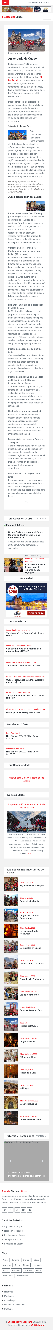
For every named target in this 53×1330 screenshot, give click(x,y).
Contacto (8, 1309)
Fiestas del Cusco (29, 1026)
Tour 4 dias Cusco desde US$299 (23, 665)
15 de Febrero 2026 (27, 945)
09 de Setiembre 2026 (28, 1038)
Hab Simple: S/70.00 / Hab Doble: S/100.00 (22, 753)
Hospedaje (37, 1265)
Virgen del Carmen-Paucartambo (29, 916)
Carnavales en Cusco (30, 948)
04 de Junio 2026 (26, 960)
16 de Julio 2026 (26, 912)
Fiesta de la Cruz (28, 1072)
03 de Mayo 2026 (26, 1070)
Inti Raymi (24, 1088)
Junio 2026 (24, 1023)
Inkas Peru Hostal (13, 733)
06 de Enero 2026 (26, 883)
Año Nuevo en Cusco (30, 1119)
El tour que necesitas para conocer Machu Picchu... (26, 709)
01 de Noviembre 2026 (28, 992)
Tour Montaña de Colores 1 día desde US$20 (25, 634)
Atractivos (28, 1270)
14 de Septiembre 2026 (29, 1101)
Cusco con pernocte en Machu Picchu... (21, 662)
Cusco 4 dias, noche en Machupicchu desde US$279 (25, 681)
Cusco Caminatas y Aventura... (18, 630)
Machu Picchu (23, 1276)
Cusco (6, 1270)
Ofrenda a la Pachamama (32, 979)
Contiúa (30, 854)
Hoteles (36, 1260)
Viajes (5, 1260)
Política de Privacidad (14, 1304)
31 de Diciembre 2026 (28, 1116)
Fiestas (26, 1265)
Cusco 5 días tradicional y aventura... (20, 646)
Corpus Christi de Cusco (32, 963)
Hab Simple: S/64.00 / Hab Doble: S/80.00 (22, 737)
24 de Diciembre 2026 (28, 1054)
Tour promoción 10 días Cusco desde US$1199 (25, 696)
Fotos (38, 1270)
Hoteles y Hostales (13, 1231)
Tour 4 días (12, 1172)
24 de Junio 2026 (26, 1085)
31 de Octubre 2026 (27, 928)
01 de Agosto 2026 (27, 976)
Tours (17, 1265)
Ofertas (26, 1260)
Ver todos (41, 1136)
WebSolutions (38, 1325)
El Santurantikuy (28, 1057)
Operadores (8, 1276)
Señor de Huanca (28, 1104)
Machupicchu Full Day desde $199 (23, 712)
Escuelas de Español (14, 1243)
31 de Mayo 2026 (26, 898)
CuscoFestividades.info (20, 1322)
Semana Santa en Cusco (32, 1010)
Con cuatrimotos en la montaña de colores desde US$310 (23, 650)
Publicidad (9, 1296)
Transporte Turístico (13, 1239)
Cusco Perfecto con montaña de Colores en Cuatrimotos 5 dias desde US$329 (25, 535)
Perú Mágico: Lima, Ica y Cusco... (19, 692)
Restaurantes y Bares (14, 1235)
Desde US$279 (25, 1172)
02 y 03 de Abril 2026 (28, 1007)
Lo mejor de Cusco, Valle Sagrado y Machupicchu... (26, 677)
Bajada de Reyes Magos (32, 885)
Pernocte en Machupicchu (22, 1175)
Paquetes (16, 1270)
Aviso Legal (9, 1300)
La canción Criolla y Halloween (30, 932)
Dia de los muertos (29, 995)
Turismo (15, 1260)
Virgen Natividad (28, 1041)
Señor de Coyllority (29, 901)
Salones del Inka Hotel (15, 749)
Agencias (7, 1265)
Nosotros (8, 1291)
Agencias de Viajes (13, 1226)
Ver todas (41, 518)
